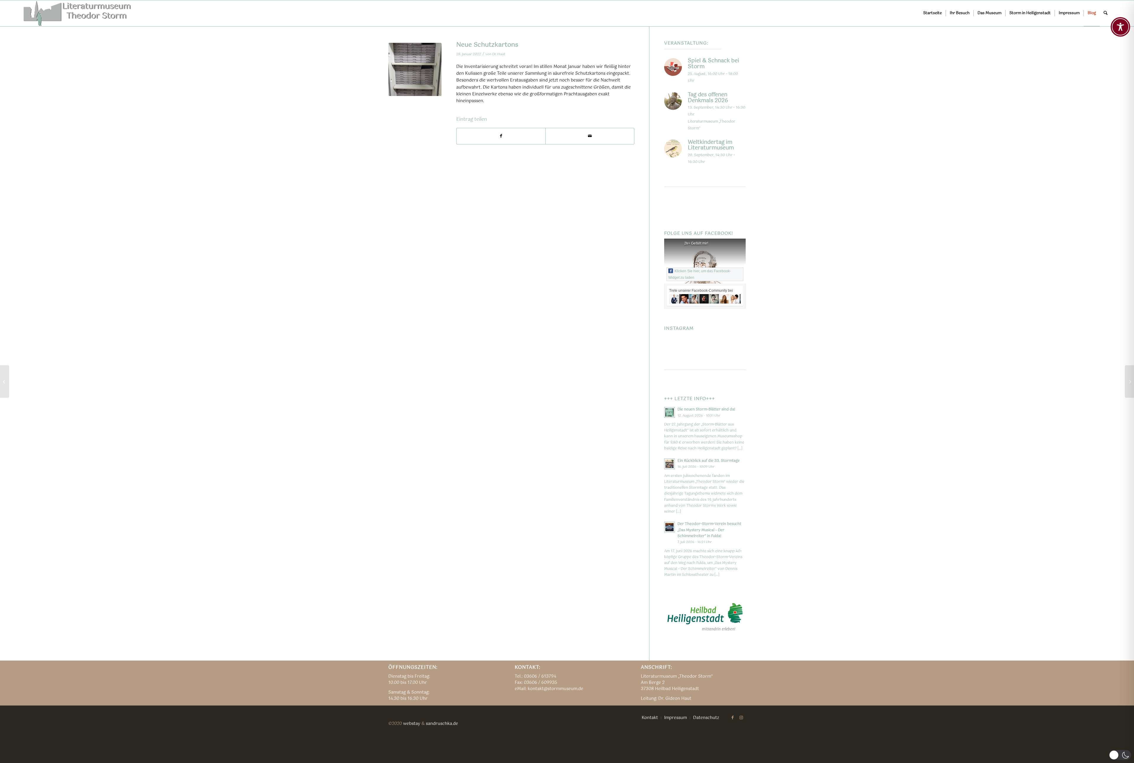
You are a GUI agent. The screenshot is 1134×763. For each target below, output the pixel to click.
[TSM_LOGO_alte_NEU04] (77, 13)
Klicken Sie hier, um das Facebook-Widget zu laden (699, 274)
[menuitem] (932, 13)
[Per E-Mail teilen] (590, 136)
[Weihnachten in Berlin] (4, 381)
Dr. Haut (498, 54)
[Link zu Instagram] (741, 717)
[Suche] (1105, 13)
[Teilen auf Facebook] (501, 136)
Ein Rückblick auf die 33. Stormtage (708, 461)
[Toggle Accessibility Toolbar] (1120, 27)
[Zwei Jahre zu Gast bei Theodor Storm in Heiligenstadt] (1129, 381)
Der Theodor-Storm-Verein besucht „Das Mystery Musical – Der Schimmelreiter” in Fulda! (709, 530)
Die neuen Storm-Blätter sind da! (706, 409)
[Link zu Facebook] (732, 717)
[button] (1120, 755)
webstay (411, 723)
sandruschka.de (442, 723)
